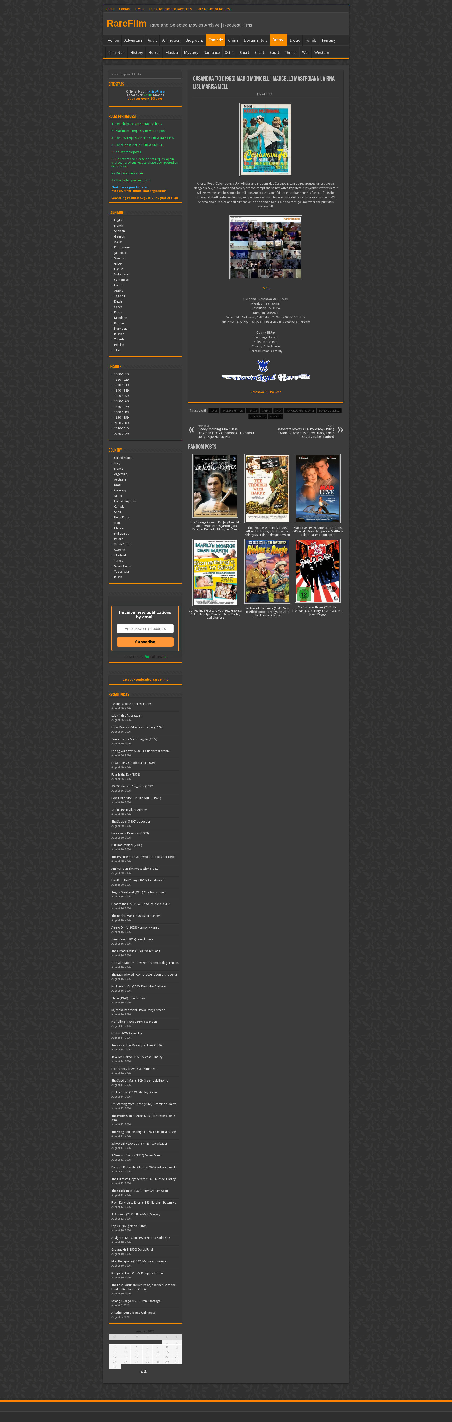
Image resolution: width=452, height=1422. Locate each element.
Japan (118, 495)
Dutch (118, 301)
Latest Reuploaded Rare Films (170, 9)
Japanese (120, 253)
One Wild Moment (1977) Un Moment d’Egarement (145, 963)
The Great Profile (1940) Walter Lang (135, 951)
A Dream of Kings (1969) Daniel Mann (136, 1155)
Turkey (118, 560)
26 (136, 1362)
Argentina (120, 474)
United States (123, 458)
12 (136, 1352)
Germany (120, 490)
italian (266, 410)
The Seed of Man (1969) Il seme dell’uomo (139, 1080)
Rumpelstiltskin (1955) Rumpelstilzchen (137, 1273)
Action (113, 40)
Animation (171, 40)
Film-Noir (116, 52)
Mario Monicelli (329, 410)
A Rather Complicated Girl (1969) (133, 1312)
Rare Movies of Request (213, 9)
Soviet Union (122, 566)
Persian (119, 345)
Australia (120, 479)
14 (157, 1352)
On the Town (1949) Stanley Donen (134, 1092)
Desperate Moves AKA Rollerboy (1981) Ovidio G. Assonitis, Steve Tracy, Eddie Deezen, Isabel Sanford (305, 431)
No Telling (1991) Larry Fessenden (134, 1021)
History (136, 52)
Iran (117, 523)
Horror (154, 52)
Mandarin (120, 317)
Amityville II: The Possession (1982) (135, 868)
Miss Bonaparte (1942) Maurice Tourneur (138, 1261)
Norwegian (121, 328)
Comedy (215, 39)
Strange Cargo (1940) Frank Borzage (136, 1301)
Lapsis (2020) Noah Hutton (129, 1226)
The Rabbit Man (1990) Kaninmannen (136, 915)
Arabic (118, 290)
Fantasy (329, 40)
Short (244, 52)
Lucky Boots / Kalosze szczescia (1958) (137, 727)
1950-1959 (121, 396)
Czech (118, 307)
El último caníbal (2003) (126, 845)
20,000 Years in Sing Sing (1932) (132, 786)
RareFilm (127, 23)
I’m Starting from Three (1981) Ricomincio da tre (143, 1104)
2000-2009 (121, 423)
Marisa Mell (257, 416)
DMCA (140, 9)
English (119, 220)
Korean (119, 323)
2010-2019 (121, 428)
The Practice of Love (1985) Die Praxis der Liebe (143, 857)
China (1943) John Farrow (128, 998)
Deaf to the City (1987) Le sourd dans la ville (140, 904)
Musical (172, 52)
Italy (278, 410)
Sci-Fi (229, 52)
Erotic (295, 40)
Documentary (256, 40)
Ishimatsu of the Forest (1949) (131, 704)
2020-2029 (121, 434)
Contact (124, 9)
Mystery (191, 52)
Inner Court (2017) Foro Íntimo (132, 939)
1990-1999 (121, 417)
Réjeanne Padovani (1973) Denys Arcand (138, 1010)
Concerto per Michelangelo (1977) (134, 739)
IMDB (266, 288)
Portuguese (122, 247)
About (109, 9)
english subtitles (232, 410)
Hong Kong (121, 517)
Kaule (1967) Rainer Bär (126, 1033)
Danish (118, 269)
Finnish (118, 285)
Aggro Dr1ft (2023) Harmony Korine (135, 927)
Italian (118, 242)
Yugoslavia (121, 571)
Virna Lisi (275, 416)
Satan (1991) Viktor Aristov (129, 810)
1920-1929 (121, 379)
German (119, 236)
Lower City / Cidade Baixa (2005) (133, 762)
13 (147, 1352)
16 (176, 1352)
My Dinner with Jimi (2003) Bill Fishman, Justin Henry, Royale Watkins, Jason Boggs (317, 611)
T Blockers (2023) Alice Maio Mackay (135, 1214)
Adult (152, 40)
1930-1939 (121, 385)
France (252, 410)
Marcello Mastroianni (300, 410)
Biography (195, 40)
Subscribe (145, 642)
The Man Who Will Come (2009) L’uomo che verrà (144, 974)
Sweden (119, 550)
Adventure (133, 40)
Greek (118, 263)
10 (114, 1352)
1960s (213, 410)
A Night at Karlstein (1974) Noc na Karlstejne (140, 1238)
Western (321, 52)
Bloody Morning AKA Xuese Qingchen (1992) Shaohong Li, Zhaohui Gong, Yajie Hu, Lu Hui (226, 431)
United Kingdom (125, 501)
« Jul (144, 1371)
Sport (274, 52)
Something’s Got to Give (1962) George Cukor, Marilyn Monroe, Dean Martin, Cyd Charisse (215, 614)
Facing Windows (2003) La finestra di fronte (140, 751)
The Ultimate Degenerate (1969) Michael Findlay (143, 1179)
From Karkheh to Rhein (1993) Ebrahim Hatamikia (143, 1202)
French (118, 225)
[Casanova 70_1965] (266, 139)
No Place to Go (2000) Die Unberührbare (138, 986)
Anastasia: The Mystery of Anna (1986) (137, 1045)
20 (147, 1357)
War (305, 52)
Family (311, 40)
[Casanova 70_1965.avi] (266, 247)
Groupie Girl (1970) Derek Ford (132, 1249)
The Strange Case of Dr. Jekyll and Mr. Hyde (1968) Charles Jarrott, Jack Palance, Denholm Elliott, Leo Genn (215, 526)
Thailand (120, 555)
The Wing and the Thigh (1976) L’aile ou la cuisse (143, 1132)
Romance (211, 52)
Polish (118, 312)
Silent (259, 52)
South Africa (122, 544)
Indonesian (121, 274)
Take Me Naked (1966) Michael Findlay (136, 1057)
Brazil (118, 485)
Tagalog (119, 296)
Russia (118, 577)
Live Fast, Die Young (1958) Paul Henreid (138, 880)
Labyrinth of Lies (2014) (127, 715)
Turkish (119, 339)
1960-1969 (121, 401)
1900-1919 (121, 374)
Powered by (133, 656)
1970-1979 (121, 406)
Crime (233, 40)
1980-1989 (121, 412)
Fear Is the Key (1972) (125, 774)
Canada (119, 506)
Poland (119, 539)
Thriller (291, 52)
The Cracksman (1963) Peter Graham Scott (139, 1190)
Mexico (119, 528)
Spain (118, 512)
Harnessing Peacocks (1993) (130, 833)
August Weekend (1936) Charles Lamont (138, 892)
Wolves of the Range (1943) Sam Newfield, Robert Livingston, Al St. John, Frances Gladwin (267, 611)
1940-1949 (121, 390)
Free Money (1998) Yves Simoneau (134, 1069)
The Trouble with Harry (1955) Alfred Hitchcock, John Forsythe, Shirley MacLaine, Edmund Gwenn (267, 531)
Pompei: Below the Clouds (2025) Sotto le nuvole (144, 1167)
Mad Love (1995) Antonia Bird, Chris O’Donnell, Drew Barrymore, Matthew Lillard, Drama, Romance (317, 531)
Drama (278, 39)
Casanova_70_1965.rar (266, 392)
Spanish (119, 231)
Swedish (119, 258)
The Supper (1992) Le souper (130, 821)
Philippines (121, 533)
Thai (117, 350)
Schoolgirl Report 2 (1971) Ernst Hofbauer (139, 1143)
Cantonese (121, 280)
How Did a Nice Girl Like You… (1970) (136, 798)
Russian (119, 334)
